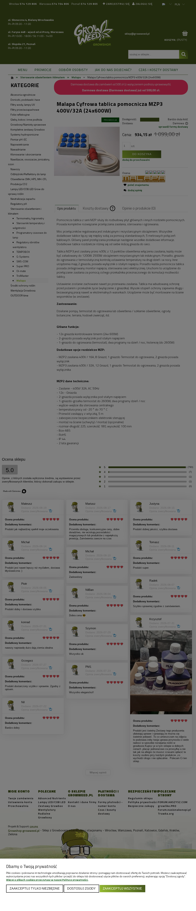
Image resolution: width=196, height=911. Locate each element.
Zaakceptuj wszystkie (122, 888)
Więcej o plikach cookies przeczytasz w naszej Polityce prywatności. (47, 880)
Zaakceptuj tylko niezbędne (35, 888)
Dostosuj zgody (81, 888)
